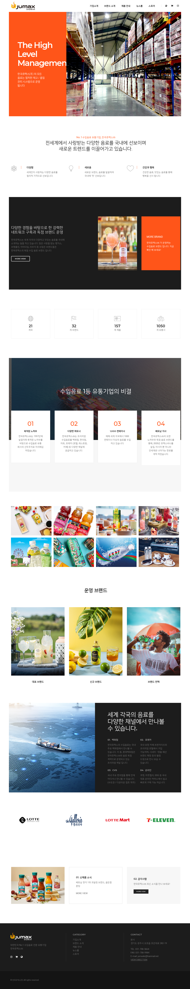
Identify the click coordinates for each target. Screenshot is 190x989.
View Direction (139, 959)
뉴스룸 (139, 5)
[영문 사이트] (166, 5)
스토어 (152, 5)
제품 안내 (125, 5)
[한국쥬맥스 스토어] (172, 5)
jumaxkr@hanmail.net (148, 956)
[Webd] (23, 6)
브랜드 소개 (109, 5)
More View (20, 259)
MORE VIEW (82, 893)
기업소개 (94, 5)
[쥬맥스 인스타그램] (177, 5)
